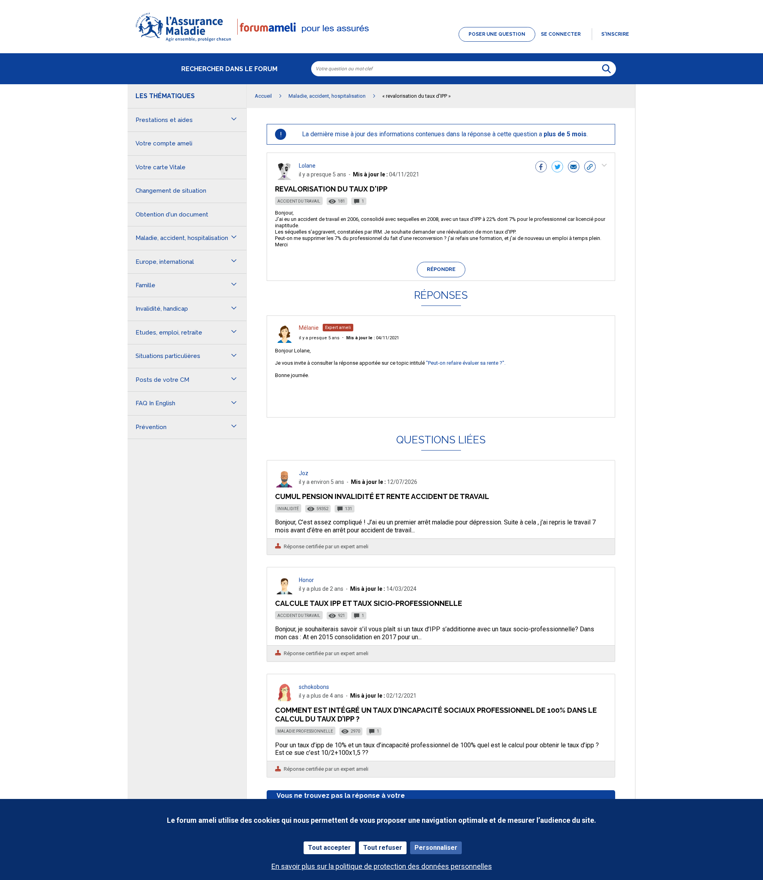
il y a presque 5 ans (319, 337)
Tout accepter (329, 847)
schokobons (314, 687)
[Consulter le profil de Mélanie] (284, 340)
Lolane (307, 165)
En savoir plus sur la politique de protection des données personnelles (381, 866)
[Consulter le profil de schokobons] (284, 699)
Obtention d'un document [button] (172, 214)
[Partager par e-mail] (573, 167)
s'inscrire (615, 34)
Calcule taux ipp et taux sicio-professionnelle (368, 603)
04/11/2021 (372, 337)
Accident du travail (298, 201)
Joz (303, 473)
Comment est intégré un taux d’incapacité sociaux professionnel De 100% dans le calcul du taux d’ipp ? (436, 714)
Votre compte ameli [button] (164, 143)
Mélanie (309, 328)
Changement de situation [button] (171, 190)
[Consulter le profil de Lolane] (284, 178)
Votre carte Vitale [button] (161, 167)
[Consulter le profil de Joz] (284, 485)
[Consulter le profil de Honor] (284, 592)
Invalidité (288, 509)
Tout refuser (382, 847)
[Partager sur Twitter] (557, 167)
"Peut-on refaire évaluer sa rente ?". (465, 363)
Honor (306, 580)
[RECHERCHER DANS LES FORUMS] (606, 68)
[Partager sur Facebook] (541, 167)
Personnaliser (435, 847)
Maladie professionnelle (305, 731)
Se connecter (561, 34)
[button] (381, 42)
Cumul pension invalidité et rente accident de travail (382, 496)
